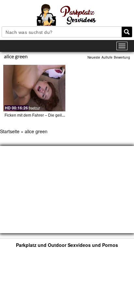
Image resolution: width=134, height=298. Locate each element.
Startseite (10, 131)
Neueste (93, 57)
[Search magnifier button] (127, 32)
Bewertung (122, 57)
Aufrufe (107, 57)
